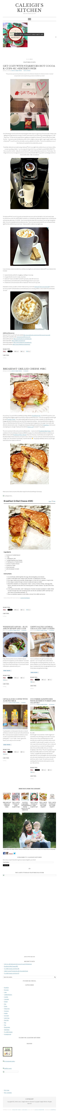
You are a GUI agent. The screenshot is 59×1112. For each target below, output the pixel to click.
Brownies (6, 990)
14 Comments (51, 704)
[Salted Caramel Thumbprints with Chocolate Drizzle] (25, 800)
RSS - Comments (8, 1092)
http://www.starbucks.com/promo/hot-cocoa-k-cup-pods (36, 335)
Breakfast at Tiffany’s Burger (19, 434)
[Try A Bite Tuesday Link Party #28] (16, 800)
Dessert (6, 1001)
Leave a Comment (27, 70)
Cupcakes (6, 999)
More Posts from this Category (29, 788)
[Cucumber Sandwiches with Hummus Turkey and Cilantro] (42, 730)
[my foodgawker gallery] (9, 1061)
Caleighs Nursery (8, 994)
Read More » (7, 670)
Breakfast (6, 987)
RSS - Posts (6, 1090)
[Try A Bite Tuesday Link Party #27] (34, 800)
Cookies (6, 997)
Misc (5, 1022)
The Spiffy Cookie (11, 419)
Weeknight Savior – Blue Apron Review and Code (15, 628)
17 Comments (51, 630)
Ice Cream (6, 1015)
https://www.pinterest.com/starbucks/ (21, 344)
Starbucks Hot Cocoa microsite (41, 286)
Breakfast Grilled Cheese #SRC (24, 368)
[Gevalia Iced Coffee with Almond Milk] (15, 729)
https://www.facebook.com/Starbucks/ (22, 338)
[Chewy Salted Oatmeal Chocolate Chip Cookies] (42, 656)
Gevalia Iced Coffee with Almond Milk (15, 700)
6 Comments (26, 370)
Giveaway (6, 1011)
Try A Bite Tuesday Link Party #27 (34, 805)
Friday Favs (6, 1008)
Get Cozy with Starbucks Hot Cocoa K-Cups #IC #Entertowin (29, 67)
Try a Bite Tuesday (8, 1032)
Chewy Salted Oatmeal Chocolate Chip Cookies (42, 628)
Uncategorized (7, 1034)
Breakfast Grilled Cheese (45, 431)
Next (56, 37)
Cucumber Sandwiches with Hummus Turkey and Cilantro (43, 701)
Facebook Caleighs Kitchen (29, 1037)
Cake (5, 992)
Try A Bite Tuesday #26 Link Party (29, 43)
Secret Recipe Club (36, 415)
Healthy (6, 1013)
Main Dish (6, 1020)
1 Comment (23, 702)
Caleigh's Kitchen (29, 8)
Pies (5, 1025)
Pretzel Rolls (46, 425)
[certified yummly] (7, 1068)
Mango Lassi (30, 427)
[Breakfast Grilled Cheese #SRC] (7, 800)
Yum (50, 501)
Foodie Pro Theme (16, 1109)
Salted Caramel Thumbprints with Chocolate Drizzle (26, 806)
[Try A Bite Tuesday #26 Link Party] (43, 800)
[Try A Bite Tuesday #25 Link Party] (52, 800)
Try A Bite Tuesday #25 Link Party (52, 805)
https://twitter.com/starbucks (18, 340)
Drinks (5, 1006)
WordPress (53, 1109)
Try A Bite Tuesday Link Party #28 (16, 805)
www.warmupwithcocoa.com (23, 337)
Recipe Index (7, 1027)
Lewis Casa (6, 1018)
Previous (3, 37)
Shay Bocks (25, 1109)
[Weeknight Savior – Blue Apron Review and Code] (15, 656)
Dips (5, 1004)
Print (54, 501)
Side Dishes (6, 1029)
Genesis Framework (39, 1109)
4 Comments (24, 630)
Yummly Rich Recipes (25, 597)
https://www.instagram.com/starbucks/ (22, 342)
